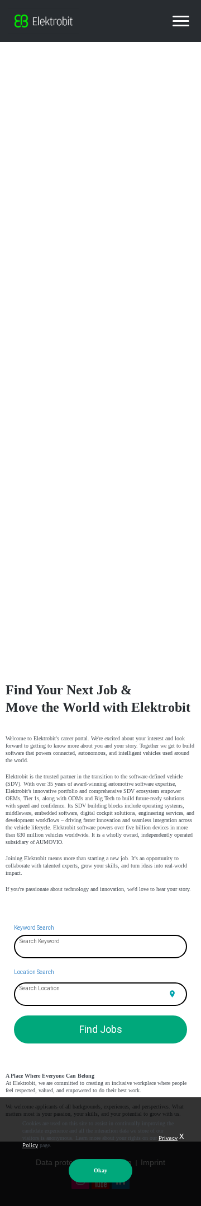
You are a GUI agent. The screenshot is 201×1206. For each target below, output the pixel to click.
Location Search (34, 972)
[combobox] (101, 947)
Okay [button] (100, 1170)
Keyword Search (34, 928)
